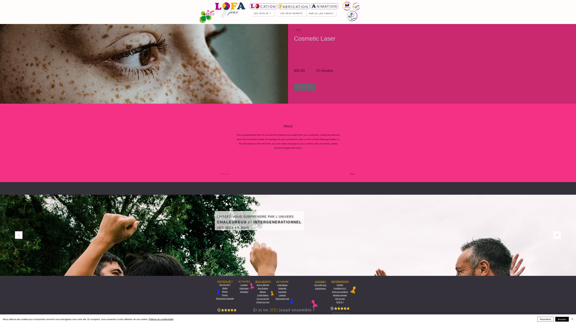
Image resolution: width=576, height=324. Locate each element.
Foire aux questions (340, 292)
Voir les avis (340, 299)
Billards (263, 292)
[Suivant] (557, 235)
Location (244, 285)
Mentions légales (340, 295)
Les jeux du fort (263, 299)
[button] (302, 30)
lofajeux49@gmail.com (340, 313)
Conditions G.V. (340, 288)
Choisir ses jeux (262, 302)
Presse (225, 295)
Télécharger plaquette (225, 299)
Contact (340, 285)
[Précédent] (18, 235)
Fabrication (244, 288)
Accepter (562, 319)
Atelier (225, 288)
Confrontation (262, 295)
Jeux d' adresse (262, 285)
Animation (244, 292)
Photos (225, 292)
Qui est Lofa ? (225, 285)
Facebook (282, 292)
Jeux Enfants (263, 288)
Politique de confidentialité (161, 319)
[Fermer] (572, 319)
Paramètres (545, 319)
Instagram (282, 288)
